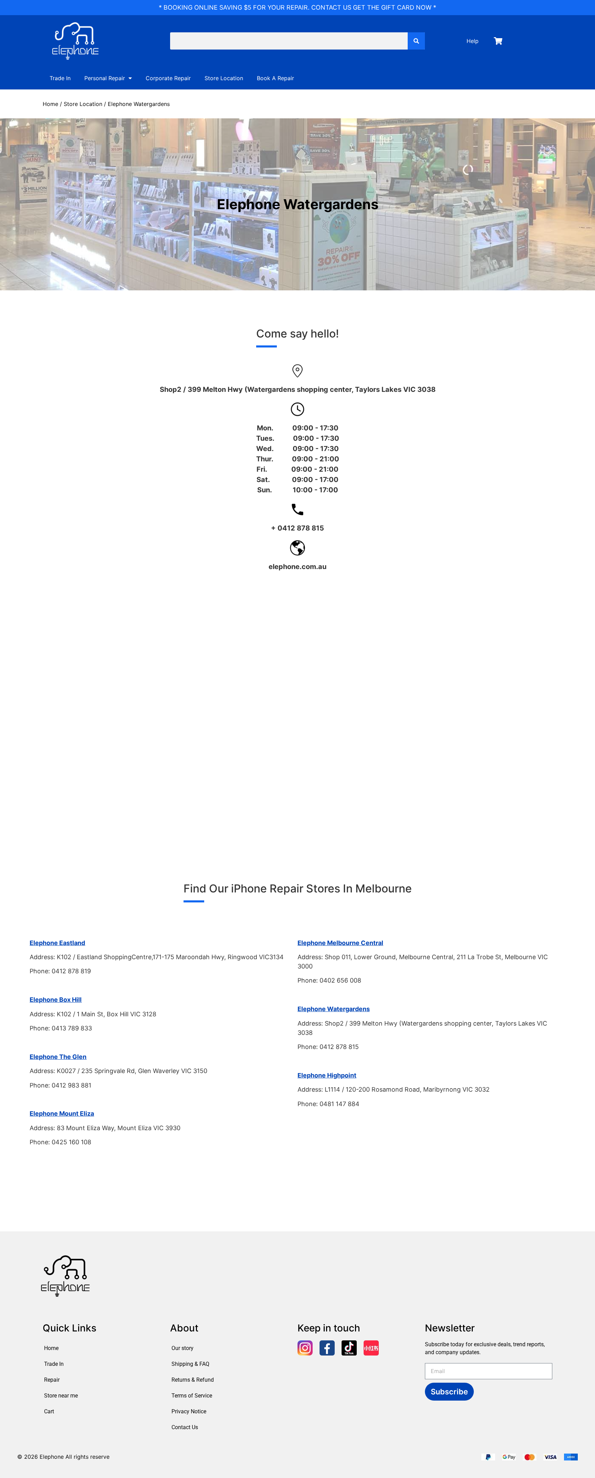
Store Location (224, 78)
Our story (182, 1348)
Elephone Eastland (57, 942)
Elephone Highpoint (327, 1075)
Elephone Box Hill (56, 999)
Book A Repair (275, 78)
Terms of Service (191, 1395)
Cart (49, 1411)
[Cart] (498, 41)
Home (50, 103)
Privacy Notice (188, 1411)
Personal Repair (104, 78)
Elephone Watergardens (334, 1009)
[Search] (416, 41)
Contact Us (184, 1427)
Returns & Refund (192, 1380)
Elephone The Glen (58, 1056)
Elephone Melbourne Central (340, 942)
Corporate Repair (168, 78)
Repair (52, 1380)
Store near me (61, 1395)
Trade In (60, 78)
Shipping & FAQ (190, 1364)
